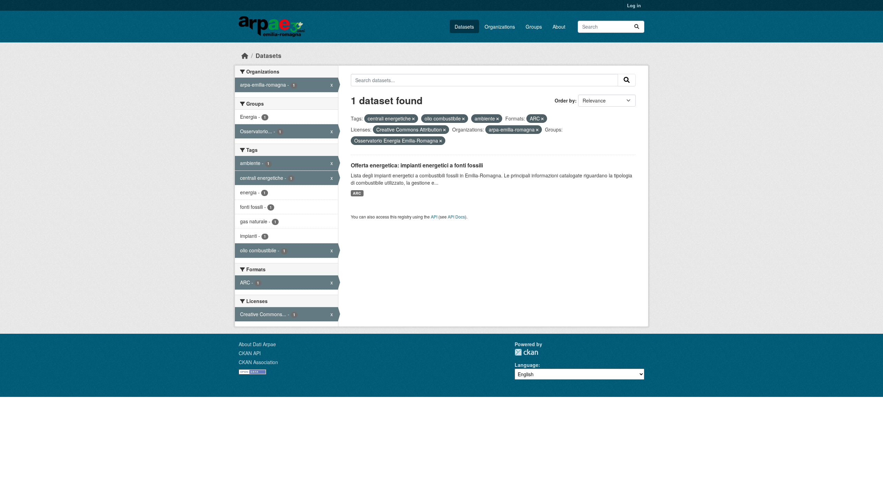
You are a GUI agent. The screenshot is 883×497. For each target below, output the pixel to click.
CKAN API (250, 353)
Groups (534, 26)
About (559, 26)
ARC (357, 193)
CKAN (526, 352)
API (434, 217)
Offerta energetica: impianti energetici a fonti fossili (417, 165)
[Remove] (413, 118)
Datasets (464, 26)
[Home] (244, 55)
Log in (634, 5)
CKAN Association (258, 362)
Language (526, 364)
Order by (565, 100)
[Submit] (637, 27)
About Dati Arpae (257, 344)
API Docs (456, 217)
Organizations (500, 26)
